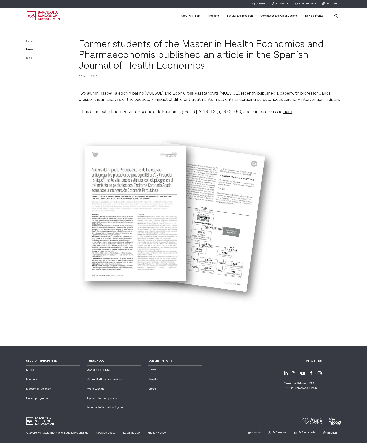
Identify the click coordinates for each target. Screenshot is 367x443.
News (30, 50)
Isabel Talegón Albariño (122, 93)
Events (31, 41)
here (287, 111)
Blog (29, 58)
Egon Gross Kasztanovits (196, 93)
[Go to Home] (44, 15)
